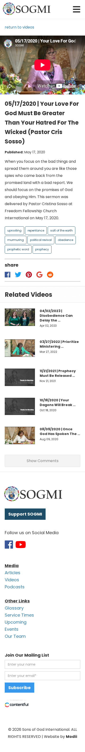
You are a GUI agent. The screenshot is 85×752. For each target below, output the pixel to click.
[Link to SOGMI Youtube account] (20, 544)
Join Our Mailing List (27, 655)
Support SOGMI (25, 514)
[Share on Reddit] (50, 274)
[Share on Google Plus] (39, 274)
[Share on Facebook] (7, 274)
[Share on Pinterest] (28, 274)
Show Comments (43, 460)
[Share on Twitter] (18, 274)
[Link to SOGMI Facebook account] (9, 544)
